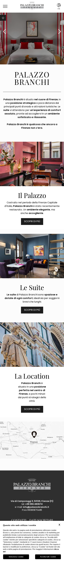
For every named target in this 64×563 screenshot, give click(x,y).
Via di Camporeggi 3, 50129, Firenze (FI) (32, 501)
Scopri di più (32, 221)
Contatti (18, 520)
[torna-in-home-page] (32, 6)
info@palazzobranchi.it (36, 507)
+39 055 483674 (34, 504)
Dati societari (41, 520)
